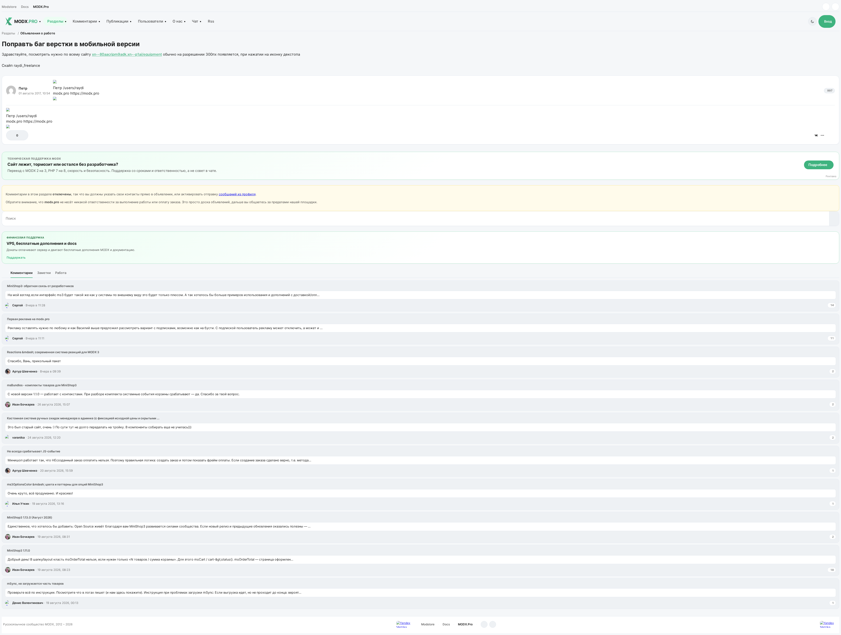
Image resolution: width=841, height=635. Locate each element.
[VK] (835, 7)
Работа (60, 273)
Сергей (17, 305)
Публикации (117, 21)
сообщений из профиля (237, 194)
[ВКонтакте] (816, 135)
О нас (177, 21)
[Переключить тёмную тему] (812, 21)
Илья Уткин (20, 503)
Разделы (55, 21)
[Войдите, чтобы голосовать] (12, 135)
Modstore (9, 7)
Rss (211, 21)
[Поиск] (834, 218)
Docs (25, 7)
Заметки (44, 273)
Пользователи (150, 21)
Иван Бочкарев (23, 404)
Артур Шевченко (24, 371)
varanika (18, 437)
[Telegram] (826, 7)
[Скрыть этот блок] (835, 156)
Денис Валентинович (27, 603)
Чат (195, 21)
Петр (23, 88)
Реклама (831, 176)
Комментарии (85, 21)
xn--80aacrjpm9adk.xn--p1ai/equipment (127, 54)
